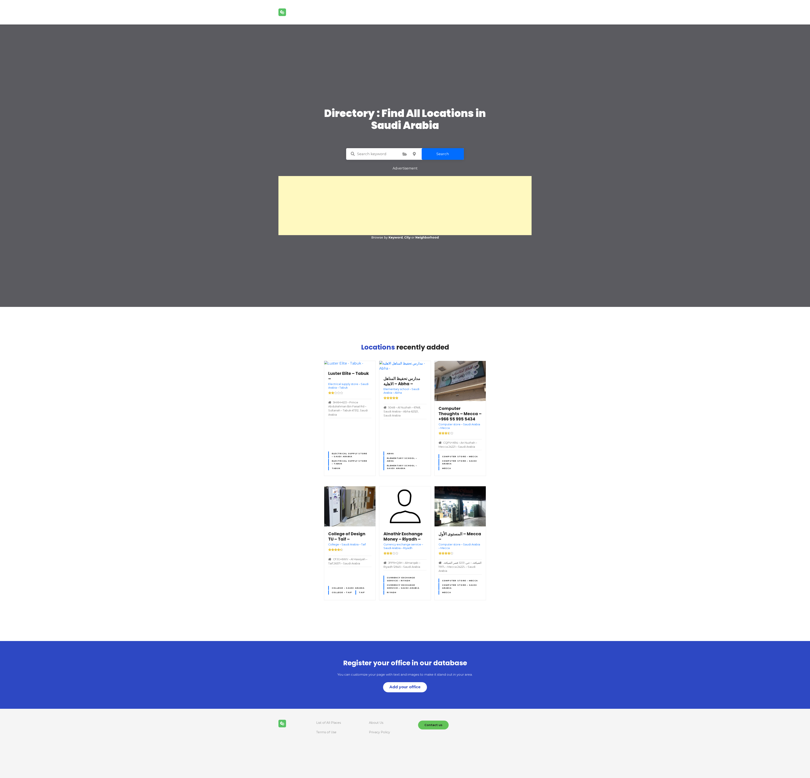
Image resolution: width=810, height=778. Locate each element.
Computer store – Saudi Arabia (459, 462)
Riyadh (392, 592)
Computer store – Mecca (460, 456)
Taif (362, 592)
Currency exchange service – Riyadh (401, 578)
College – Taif (342, 592)
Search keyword (352, 153)
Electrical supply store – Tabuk (349, 462)
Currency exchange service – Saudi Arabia (403, 586)
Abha (390, 453)
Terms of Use (326, 732)
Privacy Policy (379, 732)
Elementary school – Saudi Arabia (402, 466)
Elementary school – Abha (402, 459)
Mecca (446, 468)
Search (442, 154)
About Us (376, 723)
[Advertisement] (405, 205)
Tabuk (336, 468)
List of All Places (328, 723)
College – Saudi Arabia (348, 588)
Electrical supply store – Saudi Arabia (349, 454)
